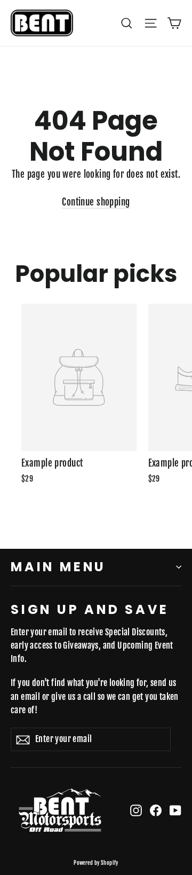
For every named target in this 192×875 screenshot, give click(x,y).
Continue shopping (96, 202)
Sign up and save (90, 609)
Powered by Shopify (96, 863)
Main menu (58, 567)
